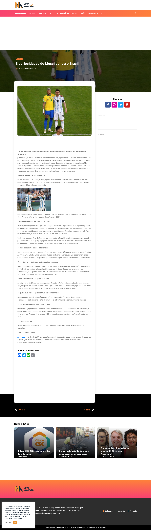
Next (140, 445)
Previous (11, 445)
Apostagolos (22, 337)
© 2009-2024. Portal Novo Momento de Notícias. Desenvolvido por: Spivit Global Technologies (76, 527)
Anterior (21, 410)
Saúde (83, 13)
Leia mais (9, 523)
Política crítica (62, 13)
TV (101, 13)
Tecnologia (93, 13)
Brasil (50, 13)
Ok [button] (15, 522)
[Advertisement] (75, 33)
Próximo (87, 410)
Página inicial (21, 13)
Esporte (75, 13)
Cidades (32, 13)
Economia (42, 13)
